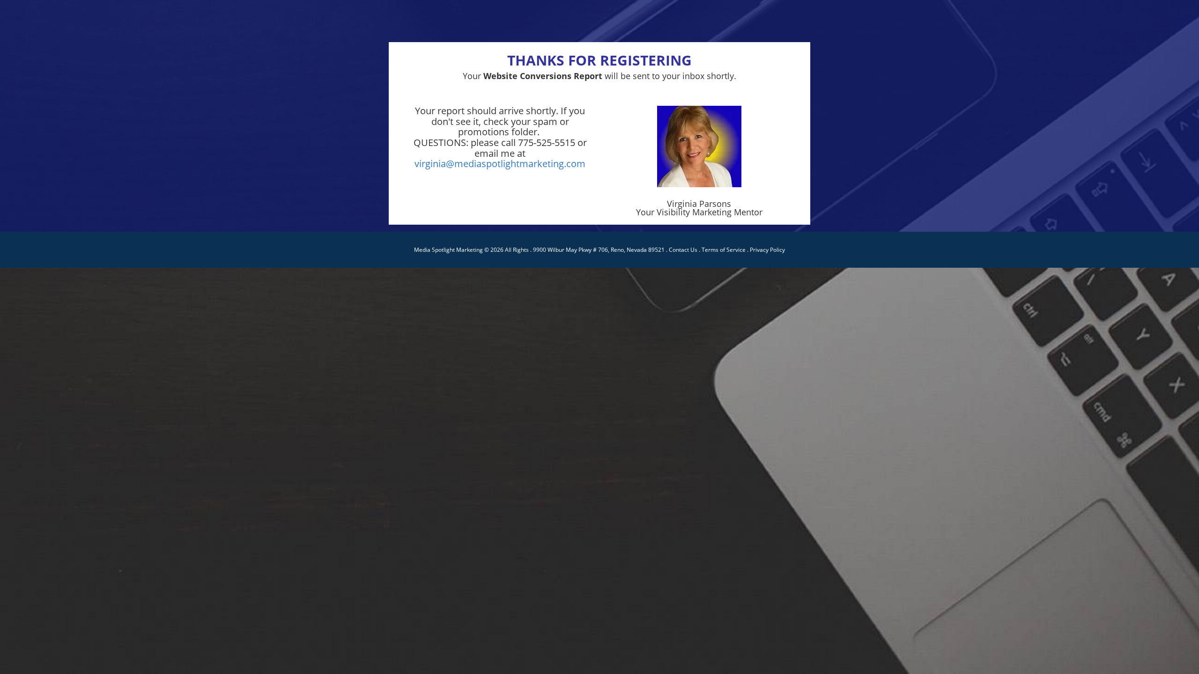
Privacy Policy (767, 250)
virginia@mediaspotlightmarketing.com (499, 163)
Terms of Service (724, 250)
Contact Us (683, 250)
